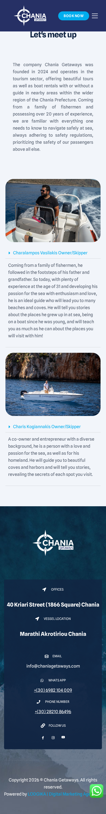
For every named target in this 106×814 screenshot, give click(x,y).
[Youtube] (63, 735)
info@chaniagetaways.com (53, 666)
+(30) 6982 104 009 (53, 690)
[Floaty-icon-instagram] (53, 737)
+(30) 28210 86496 (53, 711)
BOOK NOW (74, 16)
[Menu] (95, 15)
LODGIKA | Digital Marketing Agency (63, 794)
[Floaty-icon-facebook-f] (43, 737)
